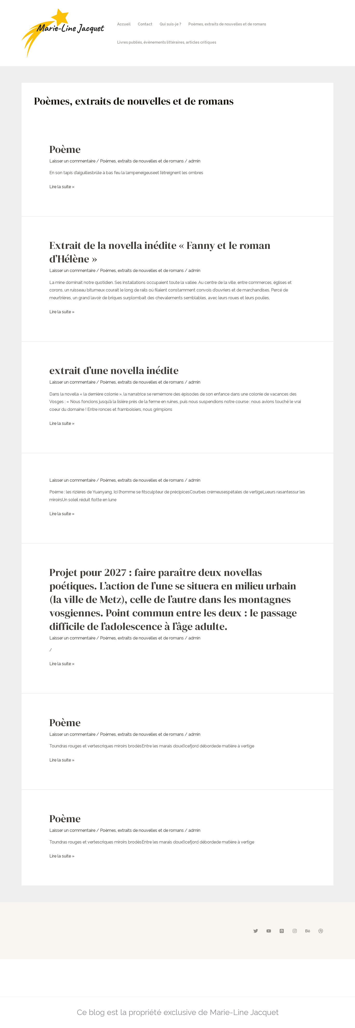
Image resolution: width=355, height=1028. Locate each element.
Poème (65, 149)
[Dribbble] (320, 931)
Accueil (123, 24)
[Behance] (307, 931)
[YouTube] (268, 931)
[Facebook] (281, 931)
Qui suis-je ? (170, 24)
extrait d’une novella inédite (114, 370)
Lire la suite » (61, 186)
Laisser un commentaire (72, 161)
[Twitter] (255, 931)
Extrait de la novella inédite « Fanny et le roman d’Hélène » (160, 252)
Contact (145, 24)
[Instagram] (294, 931)
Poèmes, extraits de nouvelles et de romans (227, 24)
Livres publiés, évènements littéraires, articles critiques (166, 42)
